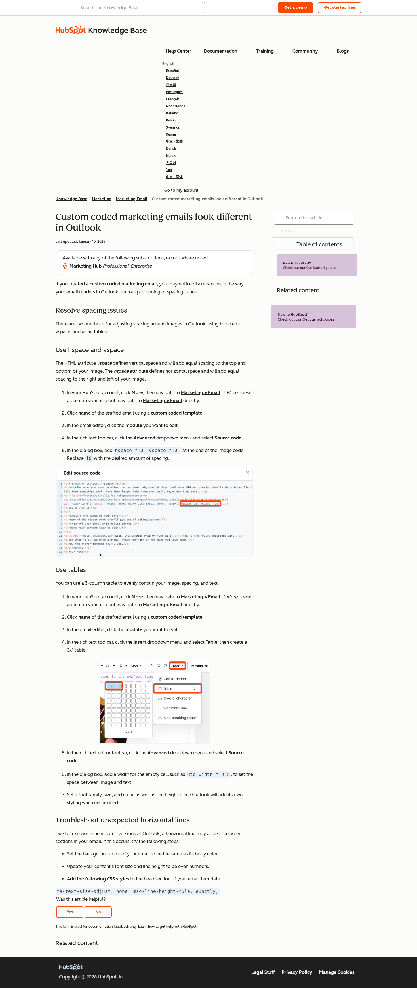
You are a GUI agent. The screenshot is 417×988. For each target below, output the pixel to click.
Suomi (171, 134)
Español (172, 71)
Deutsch (172, 78)
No (98, 912)
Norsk (171, 156)
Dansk (171, 149)
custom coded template (176, 413)
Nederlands (175, 106)
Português (174, 92)
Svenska (173, 127)
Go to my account (181, 190)
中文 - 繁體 (174, 142)
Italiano (172, 113)
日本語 (171, 85)
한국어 (171, 163)
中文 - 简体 (174, 177)
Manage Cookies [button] (337, 972)
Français (173, 99)
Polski (171, 120)
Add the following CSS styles (98, 879)
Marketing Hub (86, 266)
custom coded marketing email (123, 284)
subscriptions (150, 258)
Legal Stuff (263, 972)
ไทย (169, 170)
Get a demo (295, 7)
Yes (70, 912)
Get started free (339, 7)
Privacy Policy (297, 972)
